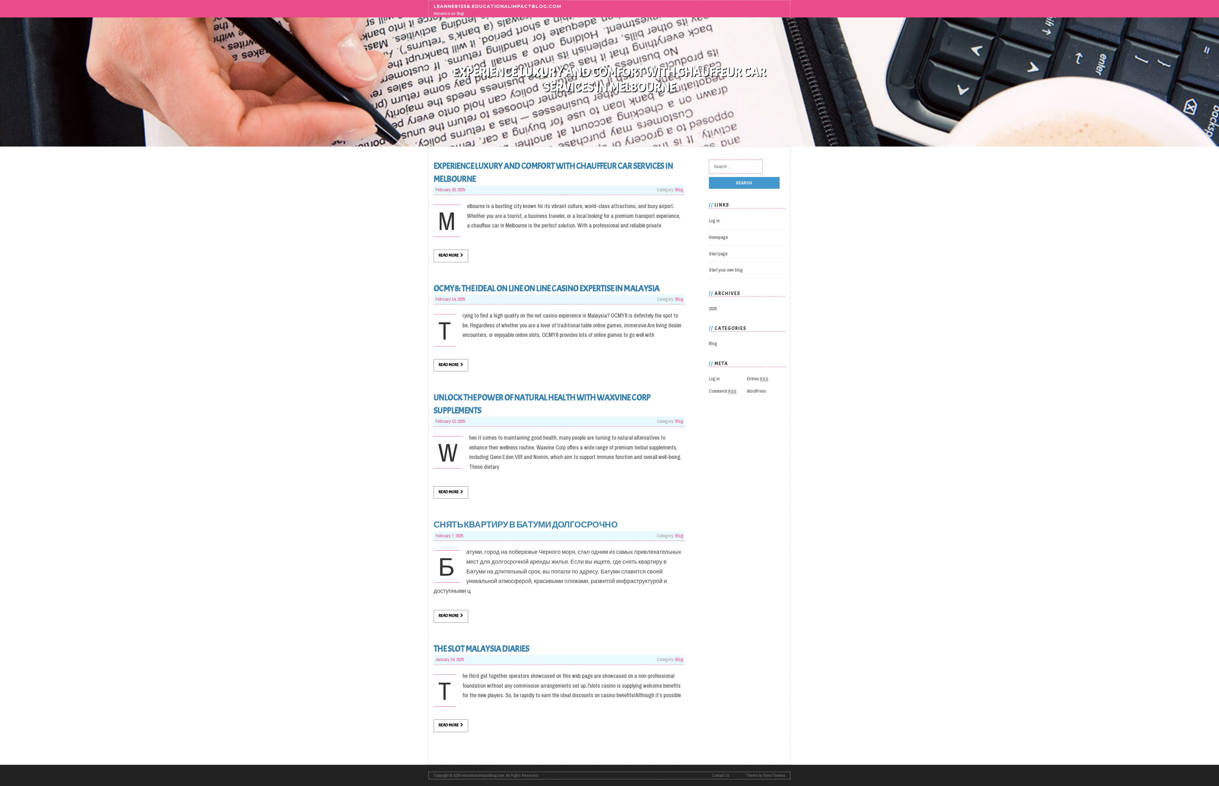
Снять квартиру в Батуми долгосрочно (525, 524)
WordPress (756, 391)
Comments (723, 391)
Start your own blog (726, 270)
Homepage (718, 237)
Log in (714, 221)
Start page (718, 254)
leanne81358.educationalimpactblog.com (497, 6)
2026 (712, 308)
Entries (758, 379)
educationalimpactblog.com (483, 775)
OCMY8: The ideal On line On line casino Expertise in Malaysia (546, 288)
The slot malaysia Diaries (481, 648)
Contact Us (720, 775)
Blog (679, 190)
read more (449, 255)
